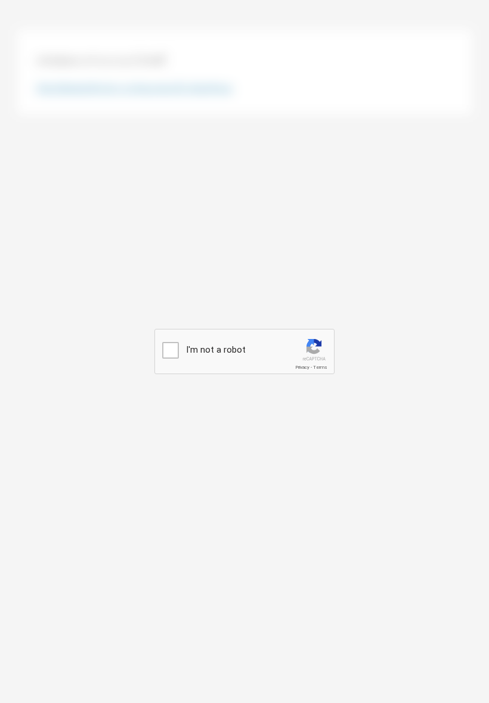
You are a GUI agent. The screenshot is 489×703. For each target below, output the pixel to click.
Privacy (302, 367)
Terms (320, 367)
